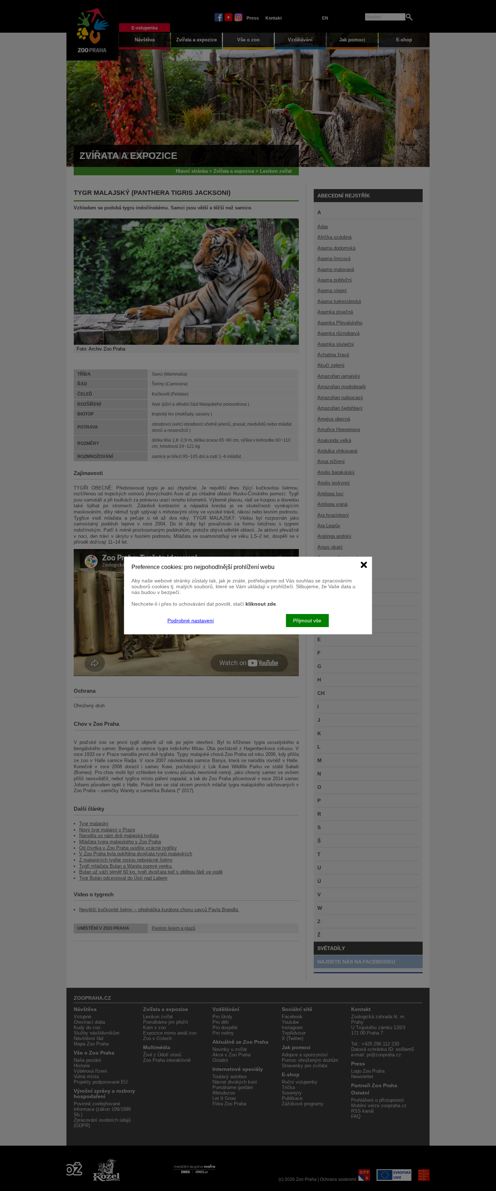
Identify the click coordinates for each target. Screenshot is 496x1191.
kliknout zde (260, 604)
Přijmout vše (307, 620)
